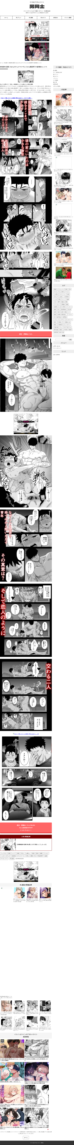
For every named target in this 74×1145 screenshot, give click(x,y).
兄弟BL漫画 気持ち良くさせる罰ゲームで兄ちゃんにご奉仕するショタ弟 (45, 1029)
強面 (18, 853)
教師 (67, 304)
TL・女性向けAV (57, 72)
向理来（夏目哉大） (62, 314)
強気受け (14, 856)
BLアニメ (18, 17)
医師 (55, 314)
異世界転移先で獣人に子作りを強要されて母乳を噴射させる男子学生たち (32, 1013)
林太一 (55, 322)
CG (54, 317)
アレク (61, 327)
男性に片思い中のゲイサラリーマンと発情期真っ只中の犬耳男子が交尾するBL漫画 (19, 900)
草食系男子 (40, 856)
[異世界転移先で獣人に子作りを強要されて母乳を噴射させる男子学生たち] (32, 1011)
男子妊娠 (56, 329)
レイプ (13, 853)
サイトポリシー (57, 348)
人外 (61, 307)
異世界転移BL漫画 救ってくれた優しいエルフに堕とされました (6, 997)
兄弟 (59, 312)
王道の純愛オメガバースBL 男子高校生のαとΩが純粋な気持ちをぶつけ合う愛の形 (32, 900)
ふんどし (70, 314)
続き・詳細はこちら (25, 334)
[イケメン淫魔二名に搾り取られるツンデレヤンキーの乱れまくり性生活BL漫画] (6, 1011)
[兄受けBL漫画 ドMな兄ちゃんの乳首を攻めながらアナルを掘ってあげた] (32, 1026)
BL (35, 856)
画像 (41, 853)
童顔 (33, 853)
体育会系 (55, 84)
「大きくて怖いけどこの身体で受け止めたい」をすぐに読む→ (16, 98)
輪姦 (63, 301)
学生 (70, 289)
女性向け (55, 17)
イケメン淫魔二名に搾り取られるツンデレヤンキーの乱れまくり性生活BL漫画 (6, 1013)
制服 (68, 299)
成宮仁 (61, 329)
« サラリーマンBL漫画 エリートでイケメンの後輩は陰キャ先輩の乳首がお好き (18, 1131)
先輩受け (56, 307)
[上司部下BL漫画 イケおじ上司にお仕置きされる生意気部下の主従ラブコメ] (19, 1026)
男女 (60, 299)
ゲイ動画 (55, 80)
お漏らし (28, 853)
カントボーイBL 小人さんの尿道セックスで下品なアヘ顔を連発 (45, 1013)
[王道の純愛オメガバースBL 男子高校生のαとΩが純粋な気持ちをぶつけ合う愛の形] (32, 897)
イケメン (55, 78)
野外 (64, 307)
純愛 (66, 301)
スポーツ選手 (57, 301)
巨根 (9, 853)
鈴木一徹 (62, 332)
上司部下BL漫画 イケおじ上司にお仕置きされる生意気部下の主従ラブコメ (19, 1029)
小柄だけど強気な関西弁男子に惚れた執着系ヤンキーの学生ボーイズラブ (6, 1029)
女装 (62, 312)
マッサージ (69, 307)
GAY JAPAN (56, 354)
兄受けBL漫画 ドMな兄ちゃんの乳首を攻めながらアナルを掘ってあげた (32, 1029)
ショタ (2, 856)
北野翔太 (65, 317)
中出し (22, 853)
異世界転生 (63, 309)
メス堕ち (26, 856)
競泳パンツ (67, 312)
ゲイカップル (57, 291)
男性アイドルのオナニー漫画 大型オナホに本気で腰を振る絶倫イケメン (45, 900)
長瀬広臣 (61, 324)
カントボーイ (67, 324)
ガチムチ (8, 856)
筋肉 (37, 853)
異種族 (63, 304)
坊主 (59, 309)
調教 (32, 856)
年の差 (69, 309)
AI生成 (65, 329)
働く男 (55, 82)
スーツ (63, 299)
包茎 (55, 312)
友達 (68, 294)
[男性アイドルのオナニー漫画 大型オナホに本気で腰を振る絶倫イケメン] (45, 897)
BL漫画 (31, 17)
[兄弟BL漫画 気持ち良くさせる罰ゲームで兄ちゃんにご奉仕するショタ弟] (45, 1026)
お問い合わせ (56, 346)
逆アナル (69, 327)
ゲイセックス (4, 858)
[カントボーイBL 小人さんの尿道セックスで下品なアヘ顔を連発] (45, 1011)
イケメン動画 (67, 17)
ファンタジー (57, 304)
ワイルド (46, 853)
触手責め (59, 317)
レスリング (56, 319)
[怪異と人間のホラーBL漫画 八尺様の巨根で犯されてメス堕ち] (19, 1011)
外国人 (60, 322)
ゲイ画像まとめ (66, 322)
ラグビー (63, 319)
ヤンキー (20, 856)
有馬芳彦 (56, 332)
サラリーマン (63, 294)
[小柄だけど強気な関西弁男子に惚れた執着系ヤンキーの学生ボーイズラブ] (6, 1026)
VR (65, 327)
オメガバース (69, 319)
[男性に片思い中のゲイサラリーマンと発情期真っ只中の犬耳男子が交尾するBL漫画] (19, 897)
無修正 (70, 329)
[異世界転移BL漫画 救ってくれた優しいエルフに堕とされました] (6, 888)
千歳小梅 (56, 327)
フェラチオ (3, 853)
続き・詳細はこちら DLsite (26, 827)
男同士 (37, 6)
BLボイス (43, 17)
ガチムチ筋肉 (56, 86)
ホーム (6, 17)
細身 (46, 856)
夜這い (55, 324)
